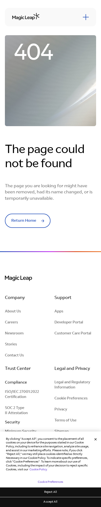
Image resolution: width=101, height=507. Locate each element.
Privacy (60, 409)
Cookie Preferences (71, 398)
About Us (13, 311)
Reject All (50, 492)
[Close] (95, 439)
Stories (11, 344)
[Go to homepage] (25, 16)
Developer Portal (68, 322)
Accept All (50, 501)
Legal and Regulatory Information (72, 385)
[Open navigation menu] (86, 17)
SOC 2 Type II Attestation (16, 410)
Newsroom (14, 333)
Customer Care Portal (72, 333)
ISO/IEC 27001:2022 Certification (22, 394)
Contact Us (14, 355)
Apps (58, 311)
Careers (11, 322)
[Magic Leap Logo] (18, 279)
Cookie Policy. (38, 469)
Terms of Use (65, 420)
